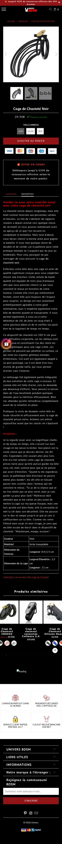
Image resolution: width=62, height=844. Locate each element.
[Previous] (6, 54)
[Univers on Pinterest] (25, 813)
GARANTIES (11, 194)
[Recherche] (51, 9)
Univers (34, 822)
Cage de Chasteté (40, 577)
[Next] (56, 54)
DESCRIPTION (27, 194)
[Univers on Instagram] (30, 813)
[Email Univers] (36, 813)
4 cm (21, 131)
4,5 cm (30, 131)
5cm (40, 131)
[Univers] (31, 11)
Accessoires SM (23, 577)
